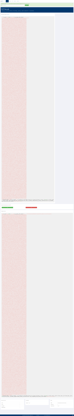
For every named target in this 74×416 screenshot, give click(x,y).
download (8, 14)
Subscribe (27, 5)
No (31, 207)
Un (2, 1)
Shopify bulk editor (42, 415)
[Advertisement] (62, 18)
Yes (7, 207)
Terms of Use (34, 415)
